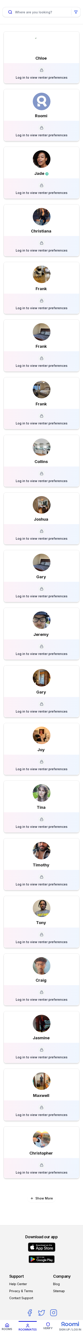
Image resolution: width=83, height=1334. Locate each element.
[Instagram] (53, 1312)
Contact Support (21, 1298)
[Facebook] (29, 1312)
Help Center (18, 1284)
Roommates (28, 1329)
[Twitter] (41, 1312)
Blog (56, 1284)
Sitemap (59, 1291)
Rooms (7, 1329)
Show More (44, 1198)
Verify (48, 1328)
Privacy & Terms (21, 1291)
